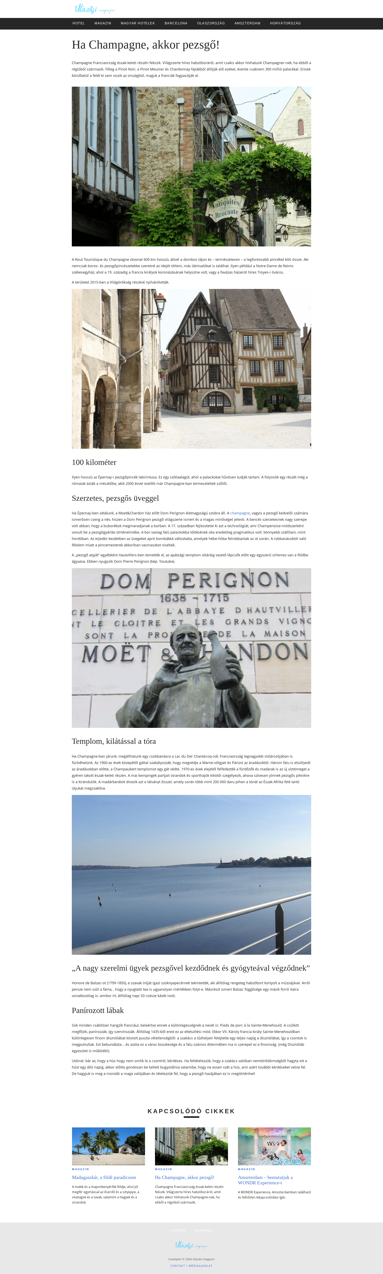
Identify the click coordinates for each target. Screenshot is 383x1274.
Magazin (80, 1169)
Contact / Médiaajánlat (192, 1266)
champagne (240, 513)
